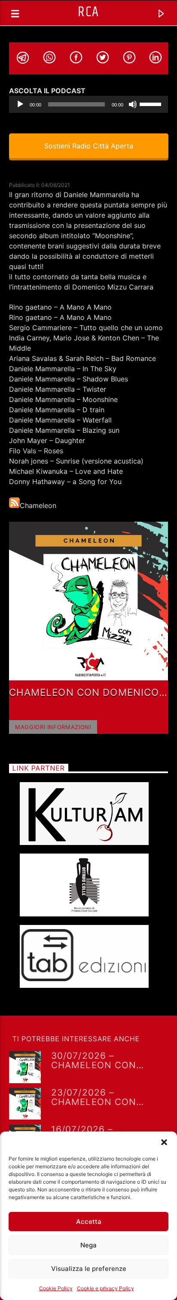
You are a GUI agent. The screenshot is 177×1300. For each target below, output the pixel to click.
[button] (164, 1142)
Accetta (88, 1221)
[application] (88, 104)
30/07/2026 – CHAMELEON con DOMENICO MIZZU (94, 1060)
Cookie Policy (56, 1288)
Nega (88, 1245)
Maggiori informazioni (53, 727)
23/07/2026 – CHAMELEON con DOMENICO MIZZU (94, 1097)
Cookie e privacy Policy (105, 1288)
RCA (88, 12)
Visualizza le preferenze (88, 1269)
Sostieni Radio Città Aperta (88, 146)
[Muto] (132, 104)
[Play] (20, 104)
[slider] (152, 103)
